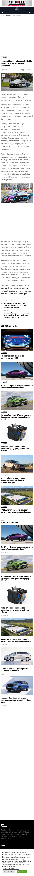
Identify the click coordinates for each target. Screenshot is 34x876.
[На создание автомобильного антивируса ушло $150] (17, 340)
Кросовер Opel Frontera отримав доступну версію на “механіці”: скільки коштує (16, 700)
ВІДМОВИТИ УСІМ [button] (9, 871)
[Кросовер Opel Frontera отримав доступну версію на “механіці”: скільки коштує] (17, 685)
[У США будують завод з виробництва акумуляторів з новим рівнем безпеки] (17, 495)
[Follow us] (30, 12)
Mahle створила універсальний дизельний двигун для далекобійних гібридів (15, 449)
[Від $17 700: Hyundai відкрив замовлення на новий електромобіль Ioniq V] (17, 371)
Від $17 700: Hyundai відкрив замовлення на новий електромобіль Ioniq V (17, 386)
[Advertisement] (17, 34)
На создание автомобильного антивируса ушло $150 (12, 357)
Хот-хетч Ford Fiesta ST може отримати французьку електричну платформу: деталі (16, 417)
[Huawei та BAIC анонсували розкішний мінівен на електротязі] (17, 656)
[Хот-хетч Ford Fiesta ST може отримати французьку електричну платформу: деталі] (17, 400)
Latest (17, 9)
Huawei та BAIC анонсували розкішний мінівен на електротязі (15, 670)
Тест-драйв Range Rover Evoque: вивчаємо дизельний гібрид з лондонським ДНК (13, 480)
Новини (4, 352)
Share (3, 75)
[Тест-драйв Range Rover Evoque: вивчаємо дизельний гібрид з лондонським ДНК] (17, 464)
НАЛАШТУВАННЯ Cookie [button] (11, 869)
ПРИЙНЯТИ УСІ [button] (22, 871)
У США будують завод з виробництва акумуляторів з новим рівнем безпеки (16, 511)
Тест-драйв (5, 475)
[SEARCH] (32, 12)
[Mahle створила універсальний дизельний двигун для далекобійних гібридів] (17, 432)
